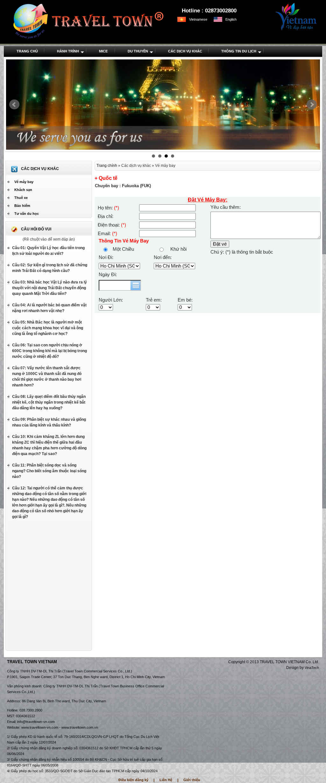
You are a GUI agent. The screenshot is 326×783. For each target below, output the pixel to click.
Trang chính (106, 165)
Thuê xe (21, 198)
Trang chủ (27, 51)
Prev (14, 104)
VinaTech (312, 668)
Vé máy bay (23, 182)
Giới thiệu (191, 780)
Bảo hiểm (22, 206)
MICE (103, 51)
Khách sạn (23, 190)
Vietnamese (198, 19)
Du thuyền (138, 51)
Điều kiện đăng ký (133, 780)
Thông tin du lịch (238, 51)
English (231, 19)
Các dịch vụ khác (185, 51)
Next (312, 104)
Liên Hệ (165, 780)
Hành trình (68, 51)
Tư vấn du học (26, 213)
